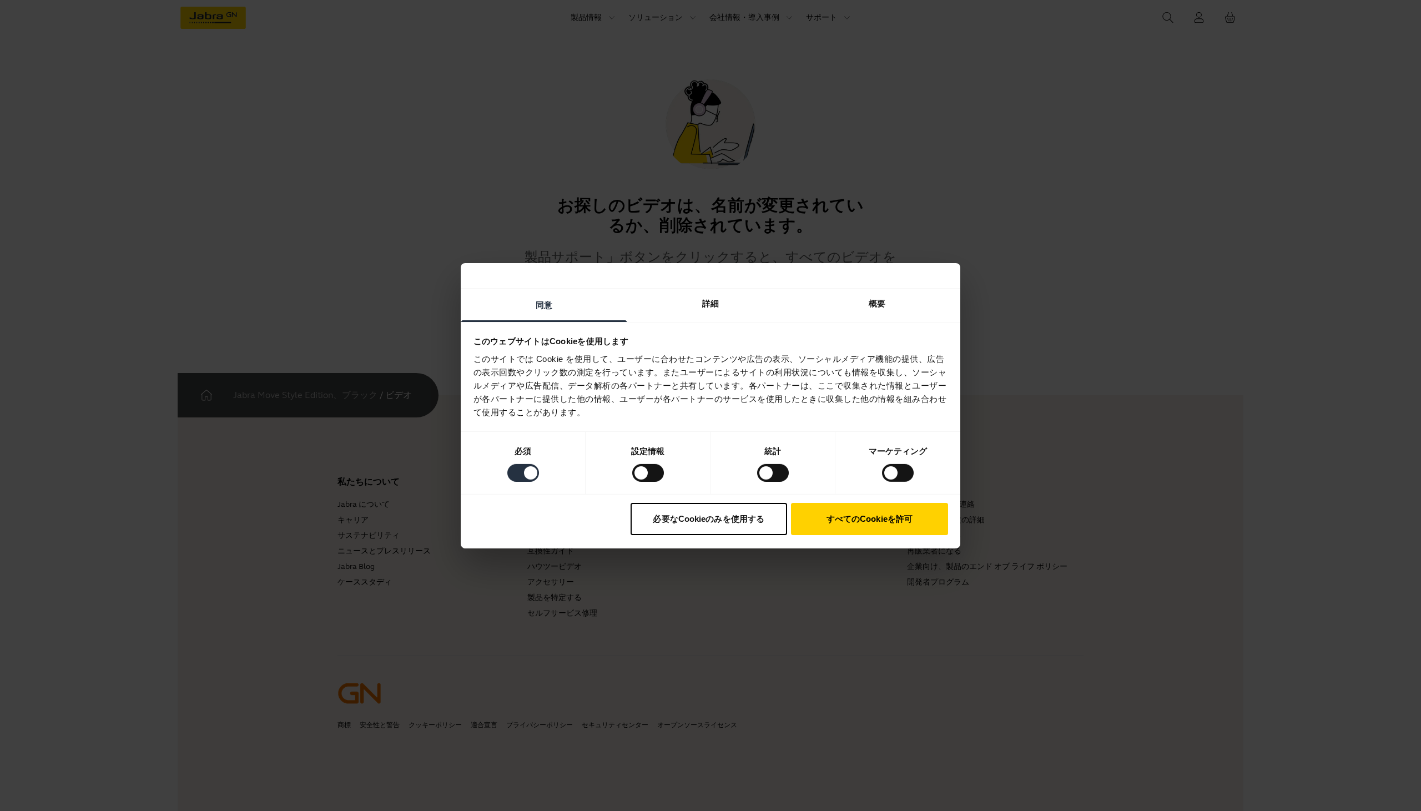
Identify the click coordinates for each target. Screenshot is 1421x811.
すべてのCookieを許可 (870, 518)
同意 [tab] (544, 304)
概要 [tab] (877, 303)
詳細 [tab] (710, 303)
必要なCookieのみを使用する (708, 518)
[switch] (648, 473)
